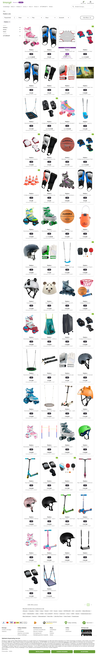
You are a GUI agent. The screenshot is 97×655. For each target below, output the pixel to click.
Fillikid (36, 611)
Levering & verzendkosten (39, 629)
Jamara (60, 611)
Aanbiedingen (53, 629)
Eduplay (77, 613)
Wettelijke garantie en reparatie (40, 635)
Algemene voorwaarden (23, 633)
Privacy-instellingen (22, 635)
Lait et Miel (78, 611)
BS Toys (56, 613)
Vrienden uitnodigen (6, 629)
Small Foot (62, 613)
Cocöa (24, 613)
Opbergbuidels (30, 613)
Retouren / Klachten (38, 631)
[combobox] (82, 7)
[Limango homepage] (7, 2)
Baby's (51, 631)
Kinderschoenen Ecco (86, 613)
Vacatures (4, 631)
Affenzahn (25, 611)
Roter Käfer (50, 616)
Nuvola (55, 611)
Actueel (67, 629)
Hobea (41, 611)
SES (73, 611)
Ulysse (68, 613)
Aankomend (68, 631)
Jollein (37, 613)
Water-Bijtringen (86, 611)
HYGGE (41, 613)
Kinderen (5, 27)
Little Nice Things (58, 616)
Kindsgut (34, 616)
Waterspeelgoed (42, 616)
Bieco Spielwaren (27, 616)
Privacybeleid (21, 631)
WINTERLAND (67, 611)
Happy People (67, 616)
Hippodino (31, 611)
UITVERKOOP (6, 35)
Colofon (19, 629)
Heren (4, 31)
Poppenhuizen (75, 616)
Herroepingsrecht (37, 633)
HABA (72, 613)
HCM (51, 611)
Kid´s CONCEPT (49, 613)
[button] (90, 2)
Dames (5, 29)
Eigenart (46, 611)
